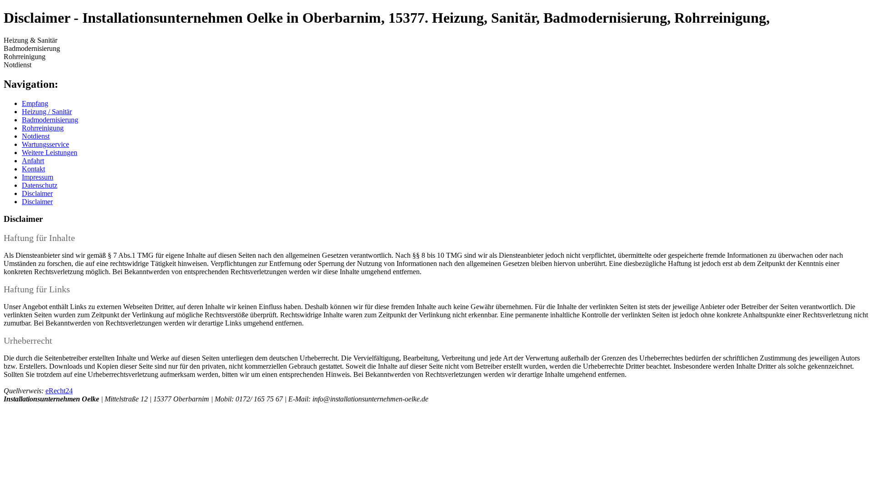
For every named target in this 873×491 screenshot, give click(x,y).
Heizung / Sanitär (47, 111)
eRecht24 (59, 391)
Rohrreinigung (43, 128)
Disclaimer (37, 193)
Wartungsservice (45, 144)
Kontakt (33, 169)
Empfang (35, 103)
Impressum (37, 177)
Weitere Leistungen (49, 152)
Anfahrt (33, 161)
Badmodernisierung (50, 120)
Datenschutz (39, 185)
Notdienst (36, 136)
